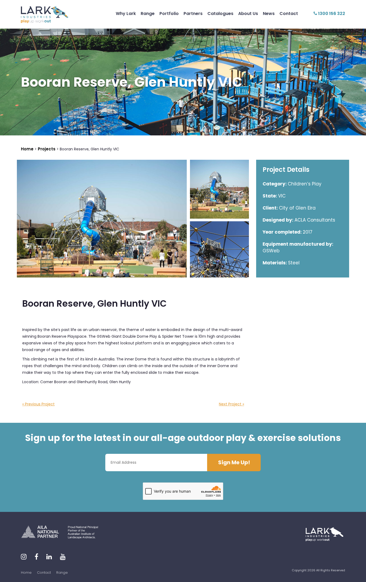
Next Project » (231, 404)
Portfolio (169, 13)
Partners (193, 13)
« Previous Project (38, 404)
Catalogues (220, 13)
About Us (248, 13)
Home (26, 572)
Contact (288, 13)
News (269, 13)
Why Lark (126, 13)
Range (148, 13)
